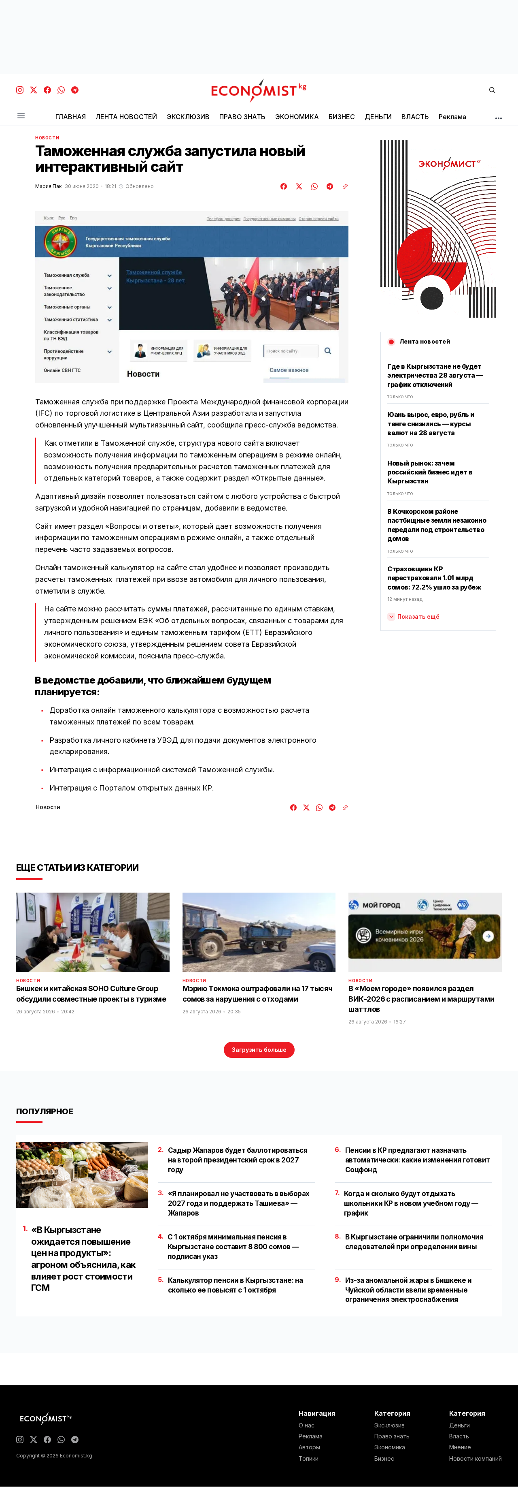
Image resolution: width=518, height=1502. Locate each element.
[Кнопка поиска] (492, 90)
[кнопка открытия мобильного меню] (21, 116)
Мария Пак (48, 186)
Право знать (392, 1436)
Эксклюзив (389, 1425)
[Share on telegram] (328, 186)
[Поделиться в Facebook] (284, 186)
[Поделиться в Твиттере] (298, 186)
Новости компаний (475, 1458)
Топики (308, 1458)
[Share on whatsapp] (313, 186)
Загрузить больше (259, 1049)
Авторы (309, 1447)
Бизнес (384, 1458)
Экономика (389, 1447)
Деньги (459, 1425)
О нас (306, 1425)
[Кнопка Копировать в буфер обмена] (342, 186)
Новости (47, 138)
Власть (459, 1436)
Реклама (311, 1436)
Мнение (460, 1447)
